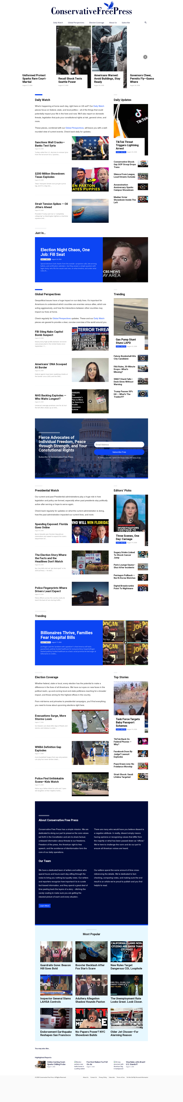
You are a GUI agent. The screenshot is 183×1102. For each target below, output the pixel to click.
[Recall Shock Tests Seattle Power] (73, 57)
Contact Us (93, 1077)
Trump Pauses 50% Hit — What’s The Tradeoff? (123, 394)
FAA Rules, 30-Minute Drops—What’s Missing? (124, 369)
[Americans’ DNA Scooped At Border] (90, 370)
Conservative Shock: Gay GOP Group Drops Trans (125, 164)
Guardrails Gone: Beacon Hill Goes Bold (55, 967)
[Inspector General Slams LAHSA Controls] (56, 985)
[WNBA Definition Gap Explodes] (90, 753)
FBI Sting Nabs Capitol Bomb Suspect (49, 333)
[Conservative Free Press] (91, 10)
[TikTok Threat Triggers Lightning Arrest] (131, 129)
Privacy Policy (124, 458)
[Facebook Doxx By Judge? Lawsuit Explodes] (143, 753)
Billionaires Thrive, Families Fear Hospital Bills (67, 635)
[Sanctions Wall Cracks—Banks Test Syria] (90, 148)
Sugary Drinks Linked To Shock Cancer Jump (124, 555)
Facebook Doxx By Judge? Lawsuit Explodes (123, 754)
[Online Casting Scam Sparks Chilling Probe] (40, 1064)
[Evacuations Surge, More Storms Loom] (90, 722)
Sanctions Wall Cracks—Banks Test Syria (50, 144)
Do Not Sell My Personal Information (137, 1077)
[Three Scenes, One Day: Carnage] (131, 520)
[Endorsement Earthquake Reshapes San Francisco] (56, 1018)
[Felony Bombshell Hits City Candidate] (143, 358)
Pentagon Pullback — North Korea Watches (124, 576)
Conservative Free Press (62, 820)
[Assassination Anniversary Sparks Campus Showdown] (143, 186)
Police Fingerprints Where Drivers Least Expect (51, 589)
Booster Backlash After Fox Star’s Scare (90, 967)
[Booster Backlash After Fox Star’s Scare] (91, 951)
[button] (145, 23)
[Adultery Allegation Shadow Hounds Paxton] (91, 985)
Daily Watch (58, 22)
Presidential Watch (47, 490)
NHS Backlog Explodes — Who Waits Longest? (50, 397)
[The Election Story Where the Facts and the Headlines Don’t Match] (90, 562)
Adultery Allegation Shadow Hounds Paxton (90, 1000)
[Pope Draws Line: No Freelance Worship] (143, 766)
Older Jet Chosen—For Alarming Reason (124, 1033)
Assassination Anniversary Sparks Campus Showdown (124, 187)
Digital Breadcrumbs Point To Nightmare (124, 587)
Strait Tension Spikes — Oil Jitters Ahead (51, 205)
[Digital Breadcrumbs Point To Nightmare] (143, 588)
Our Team (45, 861)
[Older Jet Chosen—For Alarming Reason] (127, 1018)
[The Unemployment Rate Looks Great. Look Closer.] (127, 985)
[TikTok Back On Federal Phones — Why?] (143, 741)
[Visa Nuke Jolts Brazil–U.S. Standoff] (119, 1065)
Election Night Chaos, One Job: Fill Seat (65, 252)
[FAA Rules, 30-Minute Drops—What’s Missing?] (143, 368)
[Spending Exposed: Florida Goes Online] (90, 531)
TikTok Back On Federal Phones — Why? (122, 742)
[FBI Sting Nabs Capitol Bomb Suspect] (90, 339)
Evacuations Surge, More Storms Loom (50, 717)
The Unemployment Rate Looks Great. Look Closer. (127, 1000)
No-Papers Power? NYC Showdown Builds (90, 1033)
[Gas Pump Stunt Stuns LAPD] (131, 324)
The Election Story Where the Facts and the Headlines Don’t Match (50, 558)
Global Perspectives (76, 22)
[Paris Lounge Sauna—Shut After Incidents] (143, 567)
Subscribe (126, 22)
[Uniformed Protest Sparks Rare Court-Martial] (37, 57)
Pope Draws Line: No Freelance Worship (124, 765)
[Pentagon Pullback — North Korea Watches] (143, 577)
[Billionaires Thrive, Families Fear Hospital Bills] (125, 642)
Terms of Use (136, 458)
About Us (113, 22)
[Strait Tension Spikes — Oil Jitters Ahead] (90, 211)
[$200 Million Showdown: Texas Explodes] (90, 179)
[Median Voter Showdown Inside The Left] (143, 199)
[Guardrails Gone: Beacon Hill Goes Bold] (56, 951)
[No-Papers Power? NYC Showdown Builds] (91, 1018)
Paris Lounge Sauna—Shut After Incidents (124, 566)
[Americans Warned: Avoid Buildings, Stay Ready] (109, 57)
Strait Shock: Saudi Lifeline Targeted (123, 775)
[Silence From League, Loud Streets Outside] (143, 176)
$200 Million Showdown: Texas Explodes (50, 175)
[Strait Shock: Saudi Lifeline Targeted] (143, 776)
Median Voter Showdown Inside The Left (125, 200)
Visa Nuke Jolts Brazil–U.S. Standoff (136, 1063)
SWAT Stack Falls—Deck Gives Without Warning (123, 382)
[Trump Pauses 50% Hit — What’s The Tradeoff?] (143, 393)
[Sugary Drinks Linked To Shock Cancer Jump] (143, 554)
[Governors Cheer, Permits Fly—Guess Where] (145, 57)
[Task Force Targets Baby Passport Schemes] (131, 707)
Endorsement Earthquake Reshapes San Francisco (56, 1033)
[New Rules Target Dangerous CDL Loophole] (127, 951)
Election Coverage (96, 22)
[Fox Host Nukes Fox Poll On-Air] (79, 1065)
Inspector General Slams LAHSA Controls (55, 1000)
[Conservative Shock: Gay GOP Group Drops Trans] (143, 164)
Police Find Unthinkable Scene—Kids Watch (49, 780)
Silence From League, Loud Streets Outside (124, 175)
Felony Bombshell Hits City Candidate (125, 357)
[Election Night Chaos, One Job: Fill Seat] (125, 259)
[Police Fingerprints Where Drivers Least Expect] (90, 594)
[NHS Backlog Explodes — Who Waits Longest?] (90, 401)
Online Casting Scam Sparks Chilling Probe (56, 1063)
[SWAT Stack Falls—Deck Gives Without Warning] (143, 381)
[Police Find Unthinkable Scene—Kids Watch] (90, 784)
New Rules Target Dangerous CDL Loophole (126, 967)
